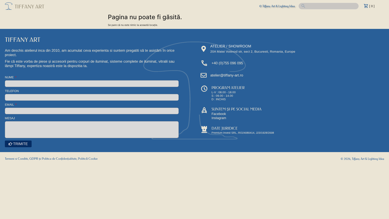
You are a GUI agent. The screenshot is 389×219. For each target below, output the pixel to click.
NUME (10, 77)
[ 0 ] (372, 6)
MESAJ (10, 118)
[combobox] (329, 6)
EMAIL (10, 104)
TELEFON (12, 91)
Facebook (219, 114)
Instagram (219, 118)
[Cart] (366, 5)
